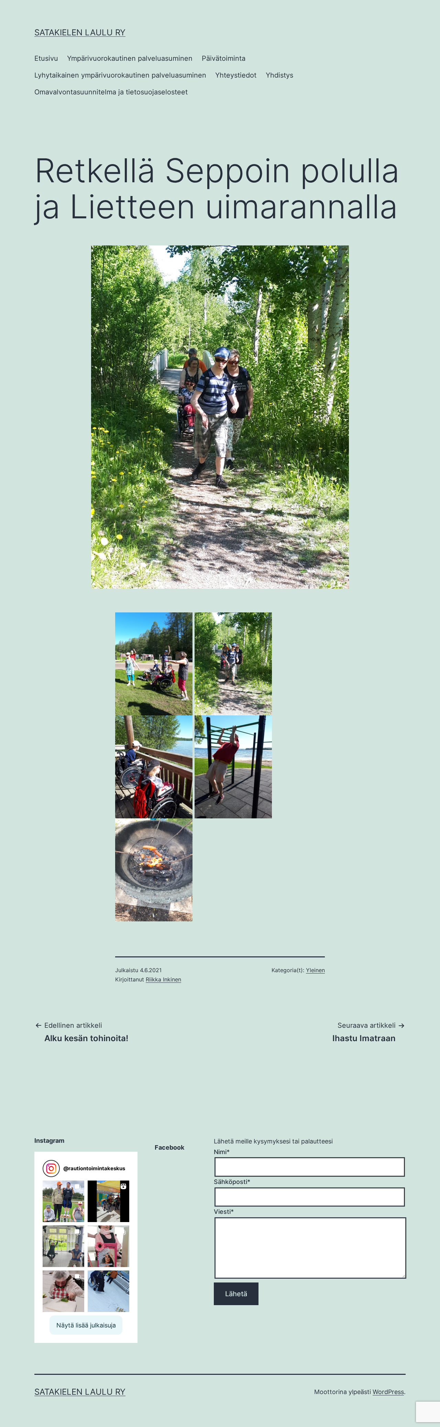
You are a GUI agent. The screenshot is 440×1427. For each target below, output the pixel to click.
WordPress (388, 1391)
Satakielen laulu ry (79, 32)
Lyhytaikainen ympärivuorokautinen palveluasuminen (120, 75)
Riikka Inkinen (163, 979)
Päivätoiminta (223, 58)
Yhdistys (279, 75)
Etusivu (46, 58)
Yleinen (315, 970)
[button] (63, 1201)
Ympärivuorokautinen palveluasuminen (129, 58)
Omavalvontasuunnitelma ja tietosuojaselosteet (111, 92)
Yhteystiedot (235, 75)
